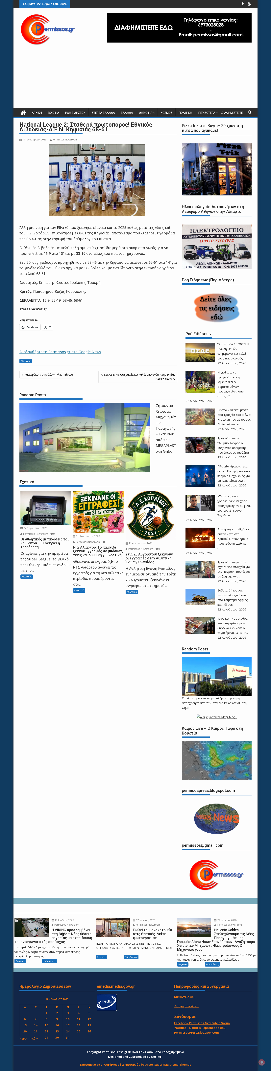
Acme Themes (180, 1064)
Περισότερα (206, 113)
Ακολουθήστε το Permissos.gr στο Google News (60, 351)
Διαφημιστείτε (232, 113)
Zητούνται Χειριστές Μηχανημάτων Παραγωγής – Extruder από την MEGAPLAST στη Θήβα (166, 428)
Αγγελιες (20, 960)
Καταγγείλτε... (184, 997)
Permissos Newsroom (65, 139)
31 (68, 1037)
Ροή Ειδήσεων (75, 113)
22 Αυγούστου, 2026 (35, 528)
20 (25, 1031)
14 (35, 1025)
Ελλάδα (127, 113)
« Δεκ (23, 1038)
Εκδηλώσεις (49, 960)
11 (78, 1019)
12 (89, 1019)
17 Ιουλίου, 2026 (64, 920)
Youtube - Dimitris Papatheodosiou (200, 1028)
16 (57, 1025)
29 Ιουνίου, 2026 (226, 920)
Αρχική (37, 113)
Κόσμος (166, 113)
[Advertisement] (135, 78)
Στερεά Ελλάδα (103, 113)
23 (57, 1031)
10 (68, 1019)
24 (68, 1031)
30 (57, 1037)
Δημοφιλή (147, 113)
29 (46, 1037)
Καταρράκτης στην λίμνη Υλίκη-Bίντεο (48, 374)
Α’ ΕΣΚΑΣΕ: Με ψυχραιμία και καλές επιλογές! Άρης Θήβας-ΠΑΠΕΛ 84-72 (138, 377)
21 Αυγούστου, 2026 (88, 536)
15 (46, 1025)
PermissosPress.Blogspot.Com (196, 1032)
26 (89, 1031)
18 (78, 1025)
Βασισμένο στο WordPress (99, 1064)
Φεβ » (34, 1038)
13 (25, 1025)
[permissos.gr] (23, 112)
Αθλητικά (26, 360)
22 (46, 1031)
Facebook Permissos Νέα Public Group (202, 1023)
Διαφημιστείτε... (186, 1006)
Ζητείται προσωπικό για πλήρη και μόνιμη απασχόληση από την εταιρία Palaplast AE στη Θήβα (214, 703)
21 (35, 1031)
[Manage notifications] (262, 1062)
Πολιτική (185, 113)
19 (89, 1025)
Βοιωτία (53, 113)
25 (78, 1031)
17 (68, 1025)
